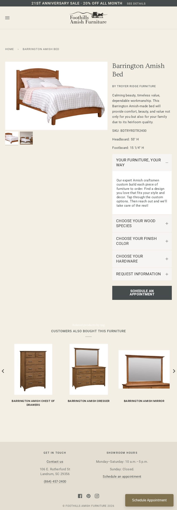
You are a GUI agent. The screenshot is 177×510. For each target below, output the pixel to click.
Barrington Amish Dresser (89, 401)
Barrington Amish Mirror (144, 401)
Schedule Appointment (149, 500)
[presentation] (3, 371)
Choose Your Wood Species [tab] (135, 223)
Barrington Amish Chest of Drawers (33, 402)
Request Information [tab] (138, 274)
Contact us (55, 462)
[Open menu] (11, 17)
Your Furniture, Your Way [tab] (138, 162)
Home (9, 49)
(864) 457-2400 (55, 481)
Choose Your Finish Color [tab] (136, 241)
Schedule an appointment (122, 477)
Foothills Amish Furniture (86, 505)
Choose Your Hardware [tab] (129, 259)
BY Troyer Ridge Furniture (134, 86)
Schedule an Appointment (142, 292)
